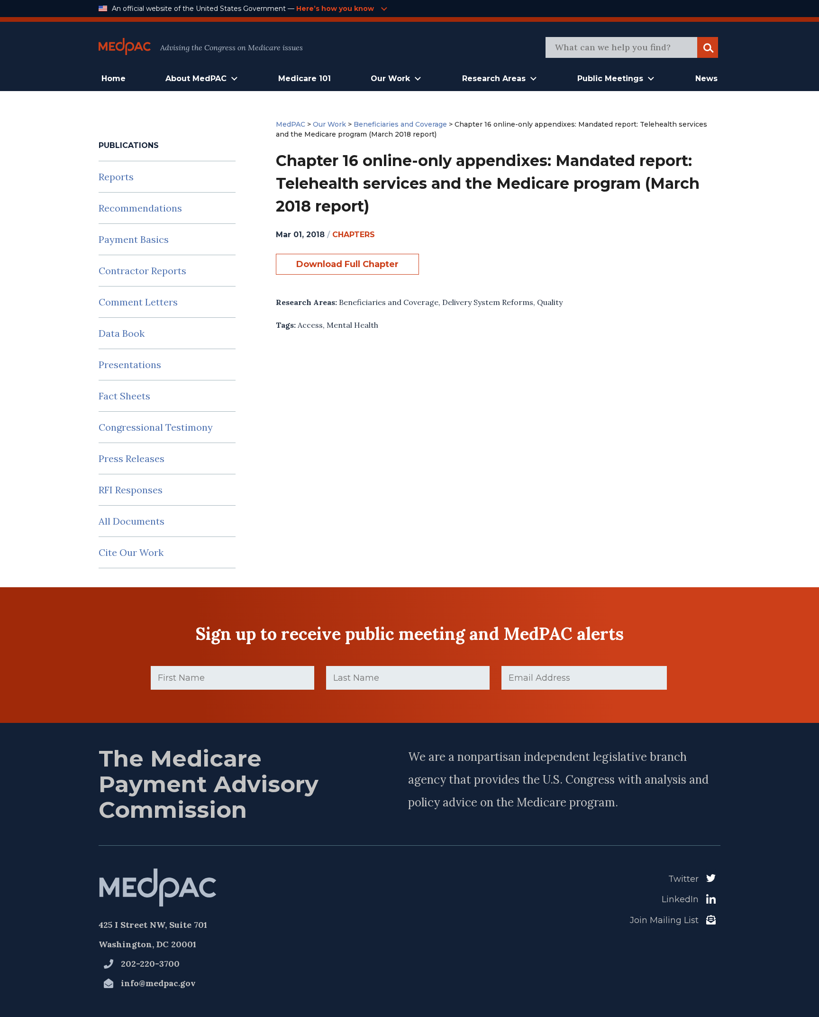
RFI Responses (131, 490)
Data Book (122, 333)
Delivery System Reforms (487, 302)
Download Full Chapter (347, 264)
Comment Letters (138, 302)
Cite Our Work (131, 552)
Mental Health (352, 325)
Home (113, 78)
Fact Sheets (124, 396)
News (706, 78)
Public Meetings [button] (610, 78)
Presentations (130, 364)
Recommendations (140, 208)
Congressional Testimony (156, 427)
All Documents (131, 521)
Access (310, 325)
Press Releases (131, 458)
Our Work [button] (390, 78)
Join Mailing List (664, 920)
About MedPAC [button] (196, 78)
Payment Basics (134, 239)
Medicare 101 (304, 78)
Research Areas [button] (494, 78)
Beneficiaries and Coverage (388, 302)
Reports (116, 177)
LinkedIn (680, 899)
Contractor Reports (142, 271)
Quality (550, 302)
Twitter (683, 879)
